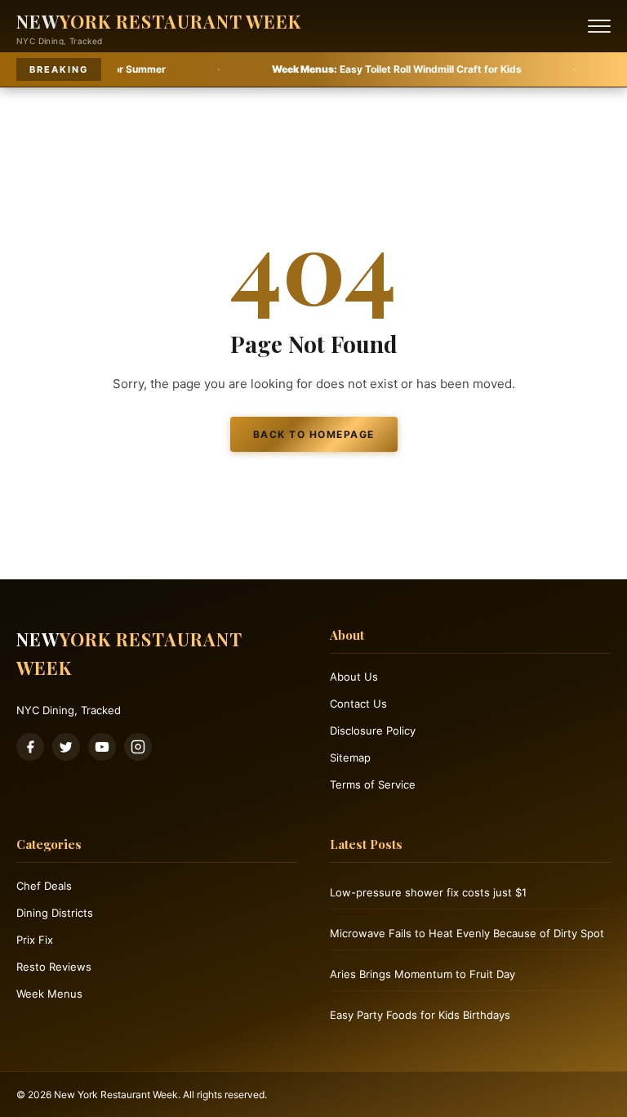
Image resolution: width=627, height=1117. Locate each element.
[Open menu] (599, 26)
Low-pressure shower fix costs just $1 (428, 892)
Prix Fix (34, 939)
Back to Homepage (314, 434)
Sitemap (350, 757)
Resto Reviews (53, 966)
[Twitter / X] (66, 747)
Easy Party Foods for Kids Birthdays (420, 1014)
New (158, 21)
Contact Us (358, 703)
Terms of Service (373, 784)
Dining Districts (54, 912)
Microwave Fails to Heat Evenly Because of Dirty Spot (467, 933)
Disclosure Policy (373, 730)
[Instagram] (138, 747)
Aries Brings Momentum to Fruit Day (422, 974)
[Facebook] (30, 747)
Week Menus (49, 993)
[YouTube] (102, 747)
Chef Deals (44, 885)
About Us (354, 676)
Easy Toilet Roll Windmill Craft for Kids (357, 69)
